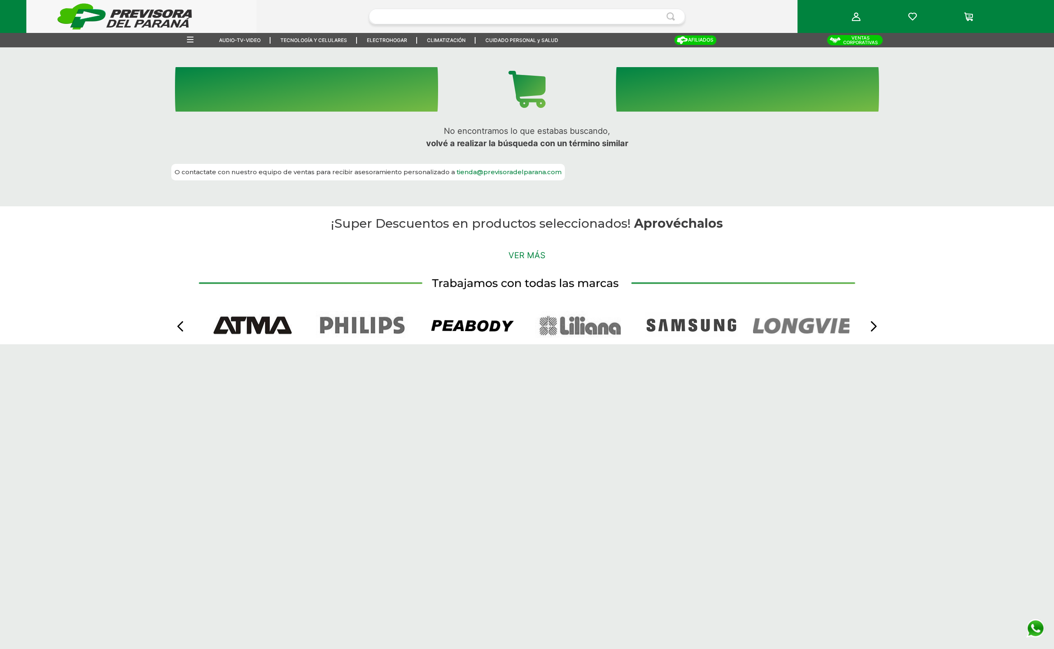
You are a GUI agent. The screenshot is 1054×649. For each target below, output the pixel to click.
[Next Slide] (873, 335)
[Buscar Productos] (672, 16)
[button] (856, 17)
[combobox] (527, 16)
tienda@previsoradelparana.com (509, 172)
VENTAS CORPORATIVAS (860, 40)
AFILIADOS (701, 40)
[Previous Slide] (180, 335)
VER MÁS (527, 445)
